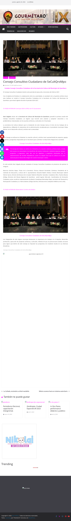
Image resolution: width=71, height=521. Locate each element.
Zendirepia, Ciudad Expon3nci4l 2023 (34, 407)
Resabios (32, 31)
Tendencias (10, 31)
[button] (44, 27)
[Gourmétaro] (3, 29)
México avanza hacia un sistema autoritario (53, 391)
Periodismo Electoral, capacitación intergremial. (11, 408)
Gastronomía (22, 27)
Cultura (32, 27)
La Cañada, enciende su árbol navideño (16, 391)
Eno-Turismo (11, 27)
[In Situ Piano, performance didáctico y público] (54, 402)
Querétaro (12, 77)
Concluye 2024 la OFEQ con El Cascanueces (28, 108)
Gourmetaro (19, 85)
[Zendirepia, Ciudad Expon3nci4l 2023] (35, 402)
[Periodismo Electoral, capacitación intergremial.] (5, 402)
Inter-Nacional (53, 27)
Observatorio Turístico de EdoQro (25, 189)
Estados (40, 27)
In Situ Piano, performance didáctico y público (57, 408)
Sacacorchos (21, 31)
